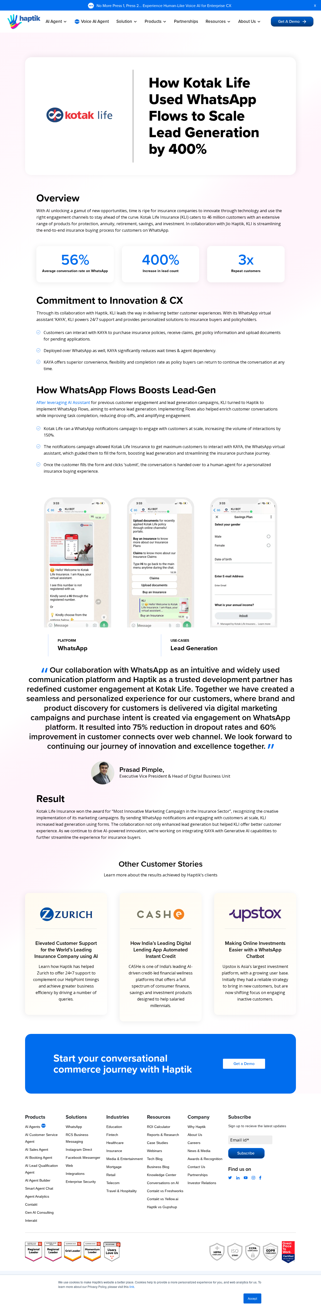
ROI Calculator (158, 1127)
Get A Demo (289, 21)
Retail (110, 1175)
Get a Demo (244, 1063)
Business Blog (158, 1167)
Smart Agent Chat (39, 1188)
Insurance (114, 1151)
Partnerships (186, 21)
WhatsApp (74, 1127)
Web (69, 1166)
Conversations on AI (163, 1183)
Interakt (31, 1220)
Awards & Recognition (205, 1159)
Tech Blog (155, 1159)
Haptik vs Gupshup (162, 1207)
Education (114, 1127)
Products (153, 21)
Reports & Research (163, 1135)
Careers (194, 1143)
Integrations (75, 1174)
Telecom (113, 1183)
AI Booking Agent (38, 1158)
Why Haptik (197, 1127)
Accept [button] (252, 1298)
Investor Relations (202, 1183)
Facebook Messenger (83, 1158)
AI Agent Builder (37, 1180)
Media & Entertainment (124, 1159)
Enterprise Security (81, 1182)
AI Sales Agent (36, 1150)
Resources (216, 21)
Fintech (112, 1135)
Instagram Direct (79, 1150)
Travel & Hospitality (121, 1191)
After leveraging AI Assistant (63, 402)
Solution (124, 21)
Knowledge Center (161, 1175)
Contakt (31, 1204)
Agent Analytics (37, 1196)
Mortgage (114, 1167)
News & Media (199, 1151)
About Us (247, 21)
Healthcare (115, 1143)
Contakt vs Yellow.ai (162, 1199)
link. (132, 1286)
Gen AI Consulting (39, 1212)
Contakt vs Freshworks (165, 1191)
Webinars (154, 1151)
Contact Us (196, 1167)
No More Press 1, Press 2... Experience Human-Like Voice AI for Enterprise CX (164, 5)
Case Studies (157, 1143)
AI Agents (33, 1127)
